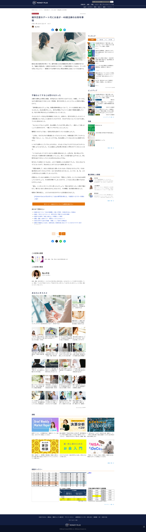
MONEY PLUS (34, 10)
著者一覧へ (110, 200)
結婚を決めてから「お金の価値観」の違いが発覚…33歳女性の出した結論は (55, 212)
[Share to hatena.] (64, 30)
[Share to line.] (60, 30)
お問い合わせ (89, 517)
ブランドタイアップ (107, 4)
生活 (85, 7)
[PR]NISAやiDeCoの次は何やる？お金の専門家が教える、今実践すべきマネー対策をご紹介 (59, 197)
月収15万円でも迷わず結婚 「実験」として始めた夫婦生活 (50, 221)
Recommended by (79, 407)
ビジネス (90, 7)
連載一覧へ (110, 463)
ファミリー (110, 7)
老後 (95, 7)
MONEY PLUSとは (42, 517)
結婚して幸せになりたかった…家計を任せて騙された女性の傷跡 (51, 214)
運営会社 (49, 517)
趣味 (104, 7)
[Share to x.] (56, 30)
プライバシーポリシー (69, 517)
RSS (99, 517)
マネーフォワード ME (73, 520)
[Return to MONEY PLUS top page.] (40, 2)
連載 (88, 4)
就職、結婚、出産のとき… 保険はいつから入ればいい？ (49, 218)
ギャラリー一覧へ (108, 504)
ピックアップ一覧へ (108, 117)
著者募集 (95, 517)
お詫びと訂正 (104, 517)
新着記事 (83, 4)
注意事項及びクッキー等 (80, 517)
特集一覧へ (110, 148)
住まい (99, 7)
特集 (92, 4)
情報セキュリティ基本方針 (58, 517)
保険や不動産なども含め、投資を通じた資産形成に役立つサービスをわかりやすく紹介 (58, 223)
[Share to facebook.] (52, 30)
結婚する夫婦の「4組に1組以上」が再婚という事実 (48, 216)
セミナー (98, 4)
